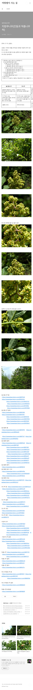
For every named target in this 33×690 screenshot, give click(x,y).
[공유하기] (7, 596)
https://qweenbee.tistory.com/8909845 (18, 423)
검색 (26, 3)
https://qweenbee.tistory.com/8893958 (18, 419)
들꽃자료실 (5, 603)
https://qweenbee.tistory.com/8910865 (13, 513)
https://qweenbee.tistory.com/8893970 (13, 430)
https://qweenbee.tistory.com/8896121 (13, 563)
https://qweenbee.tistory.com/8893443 (19, 486)
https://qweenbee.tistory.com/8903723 (17, 401)
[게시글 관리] (9, 596)
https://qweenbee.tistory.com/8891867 (14, 524)
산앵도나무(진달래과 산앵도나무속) (11, 611)
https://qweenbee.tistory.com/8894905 (19, 454)
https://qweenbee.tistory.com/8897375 (13, 480)
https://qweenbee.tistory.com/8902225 (17, 495)
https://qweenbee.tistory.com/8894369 (17, 451)
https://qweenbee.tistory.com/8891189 (17, 447)
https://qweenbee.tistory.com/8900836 (18, 493)
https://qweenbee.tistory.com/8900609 (18, 473)
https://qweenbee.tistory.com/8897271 (17, 556)
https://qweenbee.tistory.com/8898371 (17, 460)
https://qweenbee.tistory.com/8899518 (17, 532)
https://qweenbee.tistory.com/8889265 (13, 443)
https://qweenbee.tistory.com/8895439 (13, 489)
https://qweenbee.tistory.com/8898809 (13, 591)
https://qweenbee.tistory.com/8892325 (13, 526)
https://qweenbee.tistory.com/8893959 (17, 528)
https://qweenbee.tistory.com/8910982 (17, 406)
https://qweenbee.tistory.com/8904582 (18, 548)
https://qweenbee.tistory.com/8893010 (17, 417)
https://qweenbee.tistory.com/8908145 (18, 462)
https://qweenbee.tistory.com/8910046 (13, 476)
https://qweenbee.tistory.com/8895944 (17, 543)
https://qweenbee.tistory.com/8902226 (13, 399)
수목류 (10, 603)
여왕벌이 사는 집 (9, 3)
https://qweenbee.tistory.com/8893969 (17, 421)
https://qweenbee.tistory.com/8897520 (13, 397)
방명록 (8, 9)
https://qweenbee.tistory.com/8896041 (13, 504)
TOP (30, 685)
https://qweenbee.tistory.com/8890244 (17, 491)
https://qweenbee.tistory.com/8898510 (13, 467)
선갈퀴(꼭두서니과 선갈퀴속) (10, 613)
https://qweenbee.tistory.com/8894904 (13, 471)
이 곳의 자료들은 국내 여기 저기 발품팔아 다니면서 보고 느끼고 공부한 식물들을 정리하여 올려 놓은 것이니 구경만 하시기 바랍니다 (13, 664)
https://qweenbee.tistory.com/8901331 (18, 545)
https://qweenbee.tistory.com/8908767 (18, 403)
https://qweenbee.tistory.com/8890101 (13, 554)
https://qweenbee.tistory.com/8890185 (13, 412)
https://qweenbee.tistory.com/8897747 (13, 436)
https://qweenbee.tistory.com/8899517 (17, 506)
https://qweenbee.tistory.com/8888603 (13, 585)
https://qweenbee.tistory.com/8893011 (13, 574)
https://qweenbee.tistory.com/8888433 (13, 561)
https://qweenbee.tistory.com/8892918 (13, 414)
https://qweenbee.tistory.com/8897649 (18, 530)
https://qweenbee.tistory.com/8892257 (18, 449)
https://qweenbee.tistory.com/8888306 (18, 578)
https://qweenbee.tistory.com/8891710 (18, 552)
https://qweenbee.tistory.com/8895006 (13, 541)
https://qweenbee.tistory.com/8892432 (13, 539)
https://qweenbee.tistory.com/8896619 (18, 458)
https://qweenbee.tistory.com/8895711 (14, 502)
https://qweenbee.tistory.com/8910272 (18, 497)
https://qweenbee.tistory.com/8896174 (13, 567)
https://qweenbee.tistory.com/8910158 (13, 510)
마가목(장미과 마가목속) (9, 609)
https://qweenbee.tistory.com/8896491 (17, 456)
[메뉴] (30, 3)
